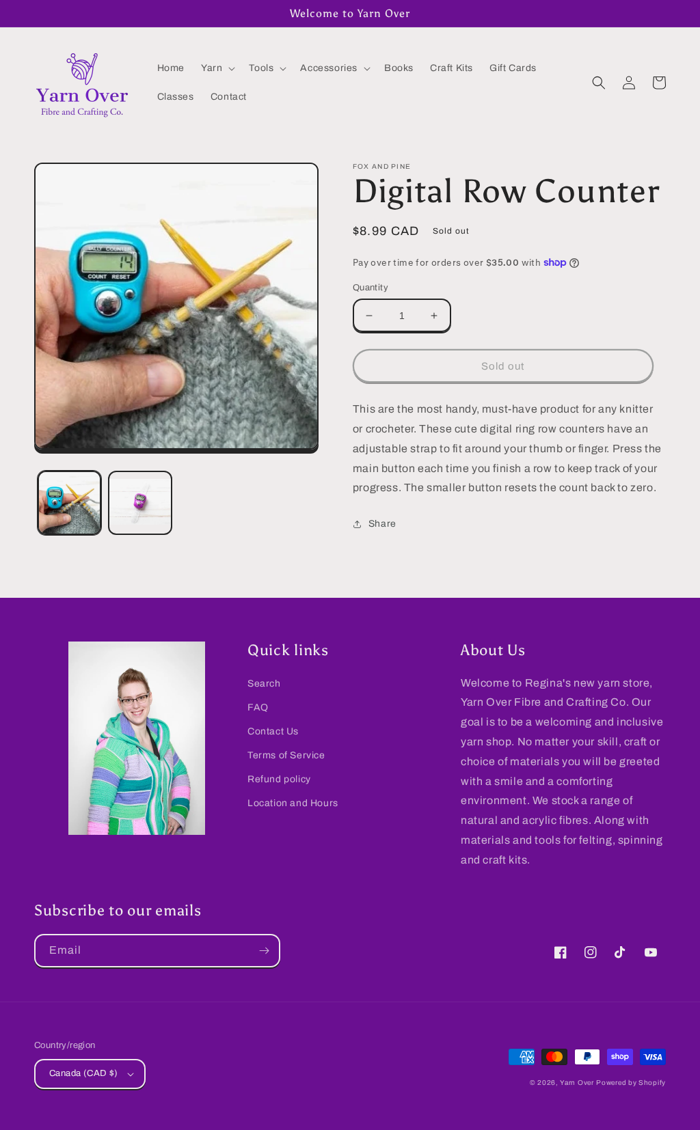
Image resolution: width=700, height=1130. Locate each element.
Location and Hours (292, 803)
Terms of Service (286, 755)
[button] (217, 68)
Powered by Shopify (631, 1082)
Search (264, 683)
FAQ (258, 707)
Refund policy (279, 779)
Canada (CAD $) (83, 1073)
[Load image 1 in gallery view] (69, 502)
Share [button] (382, 524)
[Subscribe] (264, 950)
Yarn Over (576, 1082)
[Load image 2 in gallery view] (140, 502)
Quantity (370, 287)
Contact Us (273, 731)
